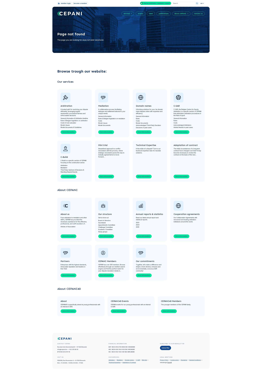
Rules (138, 118)
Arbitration (64, 165)
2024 (137, 225)
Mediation (64, 168)
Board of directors (104, 220)
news (151, 14)
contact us (198, 14)
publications (163, 14)
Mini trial (144, 360)
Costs (100, 121)
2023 (137, 222)
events (140, 14)
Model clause (65, 125)
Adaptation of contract (129, 362)
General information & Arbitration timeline (74, 118)
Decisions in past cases (144, 127)
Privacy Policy (164, 360)
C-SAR (138, 360)
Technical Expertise (114, 362)
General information (104, 116)
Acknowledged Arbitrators (182, 125)
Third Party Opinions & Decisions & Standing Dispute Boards (72, 171)
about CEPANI (180, 14)
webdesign (166, 362)
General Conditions (195, 360)
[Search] (197, 3)
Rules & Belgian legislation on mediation (111, 118)
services (127, 14)
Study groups (102, 232)
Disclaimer (184, 360)
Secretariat (102, 223)
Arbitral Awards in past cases (183, 127)
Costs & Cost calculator (68, 123)
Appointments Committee (106, 225)
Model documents (104, 125)
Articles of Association (68, 226)
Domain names (129, 360)
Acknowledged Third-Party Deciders (148, 125)
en (201, 3)
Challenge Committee (105, 227)
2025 (137, 227)
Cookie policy (174, 360)
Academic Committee (105, 229)
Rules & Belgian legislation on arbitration (74, 120)
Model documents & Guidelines (71, 127)
